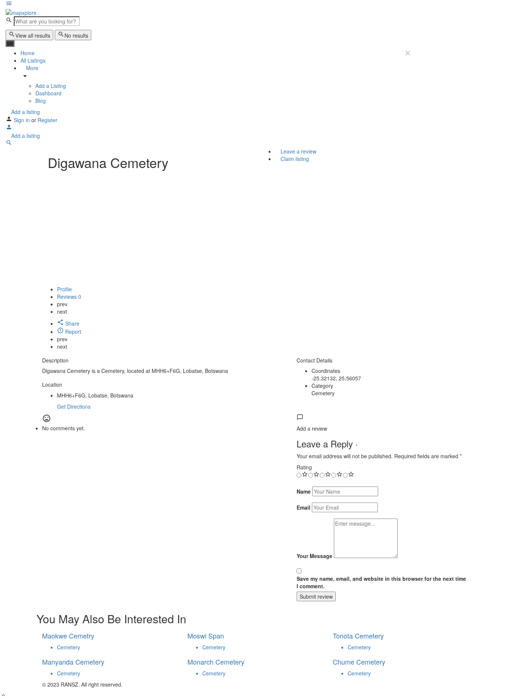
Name (304, 491)
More (31, 68)
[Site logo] (21, 12)
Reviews (69, 296)
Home (27, 53)
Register (47, 120)
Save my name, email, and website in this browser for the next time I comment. (381, 582)
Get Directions (74, 406)
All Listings (32, 60)
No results (76, 35)
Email (303, 507)
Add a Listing (50, 85)
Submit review (316, 596)
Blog (40, 100)
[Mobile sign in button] (9, 128)
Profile (64, 289)
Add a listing (25, 111)
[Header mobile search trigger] (9, 144)
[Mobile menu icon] (209, 4)
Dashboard (48, 93)
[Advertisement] (254, 229)
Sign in (22, 120)
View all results (32, 35)
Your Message (314, 556)
